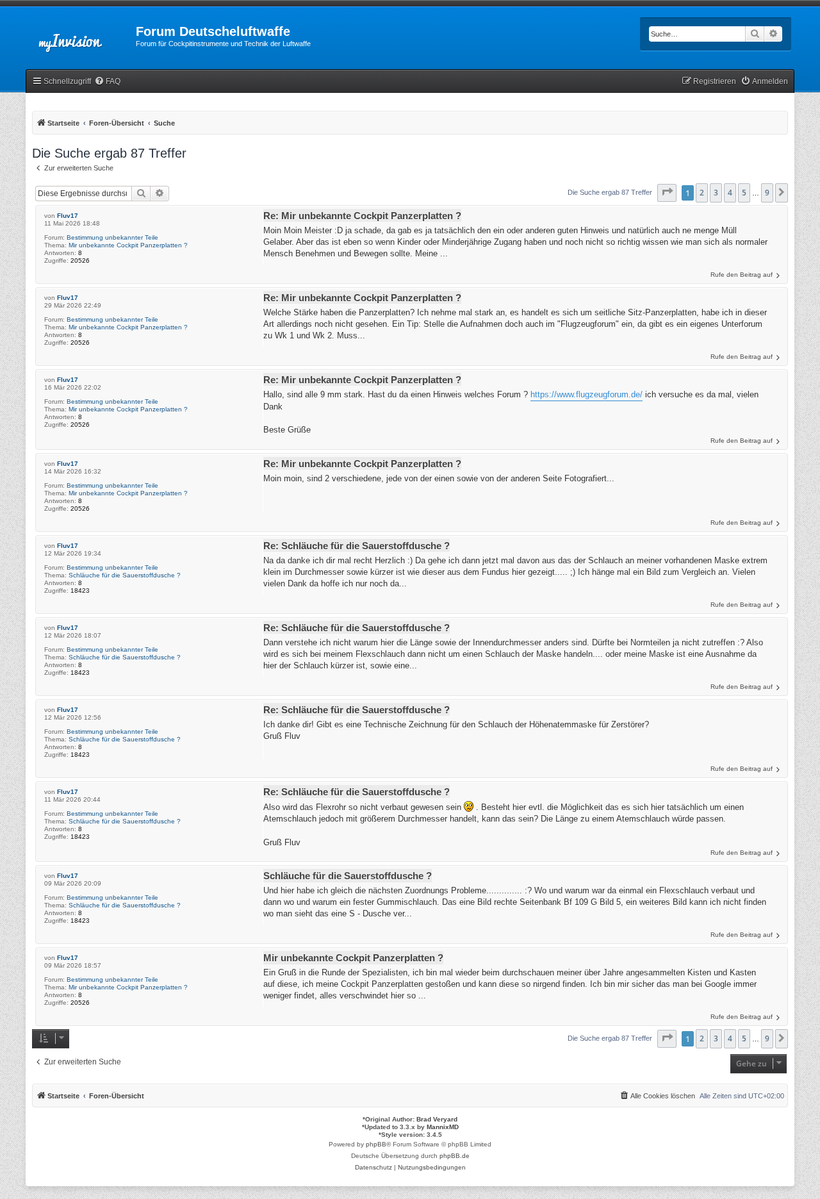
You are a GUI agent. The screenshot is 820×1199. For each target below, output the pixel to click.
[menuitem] (107, 81)
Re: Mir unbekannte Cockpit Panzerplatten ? (362, 215)
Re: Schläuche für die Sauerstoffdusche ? (356, 545)
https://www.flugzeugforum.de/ (586, 394)
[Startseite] (81, 35)
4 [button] (730, 192)
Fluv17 (67, 215)
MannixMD (443, 1126)
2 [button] (702, 192)
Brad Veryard (436, 1119)
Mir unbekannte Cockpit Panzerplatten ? (128, 245)
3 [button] (716, 192)
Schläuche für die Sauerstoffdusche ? (125, 575)
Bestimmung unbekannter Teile (112, 237)
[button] (666, 193)
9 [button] (767, 192)
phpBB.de (454, 1155)
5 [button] (744, 192)
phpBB (376, 1144)
